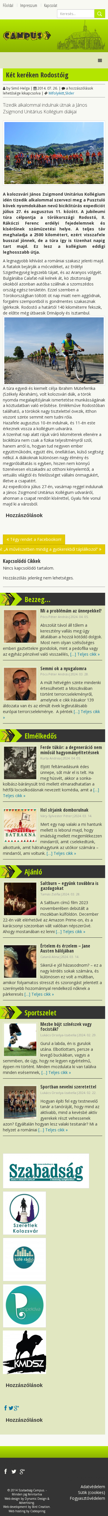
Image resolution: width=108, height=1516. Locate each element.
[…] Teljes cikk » (85, 654)
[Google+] (16, 1408)
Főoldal (8, 5)
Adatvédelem (93, 1486)
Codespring (37, 1511)
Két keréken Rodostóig (37, 74)
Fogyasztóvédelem (87, 1498)
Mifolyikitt (56, 93)
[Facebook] (5, 1408)
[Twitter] (11, 1408)
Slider (69, 93)
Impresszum (28, 5)
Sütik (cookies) (91, 1492)
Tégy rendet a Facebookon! (35, 539)
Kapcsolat (50, 5)
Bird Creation (41, 1507)
